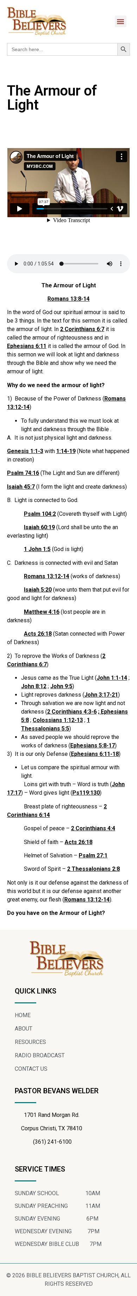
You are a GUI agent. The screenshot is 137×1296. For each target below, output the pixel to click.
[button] (120, 21)
